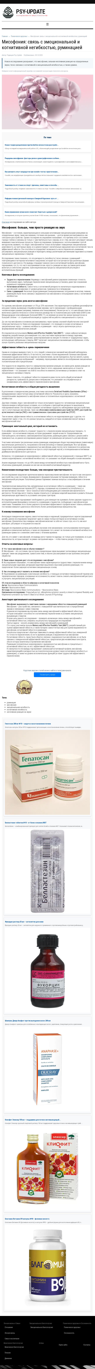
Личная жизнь (10, 1333)
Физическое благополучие (14, 1347)
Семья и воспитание (12, 1339)
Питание (8, 1353)
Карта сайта (63, 1345)
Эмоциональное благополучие (41, 1327)
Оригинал (6, 222)
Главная (5, 36)
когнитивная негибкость (17, 709)
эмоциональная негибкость (18, 707)
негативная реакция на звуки (19, 712)
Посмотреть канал (47, 675)
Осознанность (69, 1333)
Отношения (9, 1327)
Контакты (86, 1345)
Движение (8, 1358)
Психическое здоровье (19, 36)
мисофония (11, 705)
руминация (11, 702)
